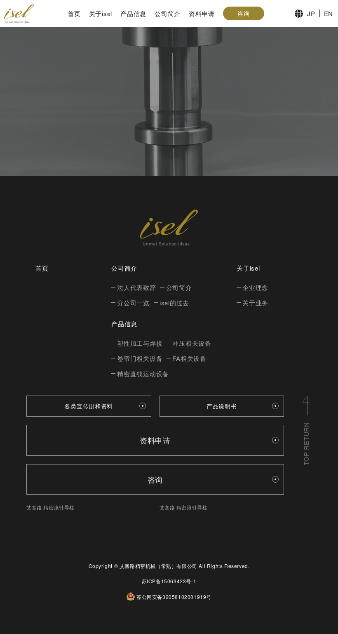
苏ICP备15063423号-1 (169, 581)
